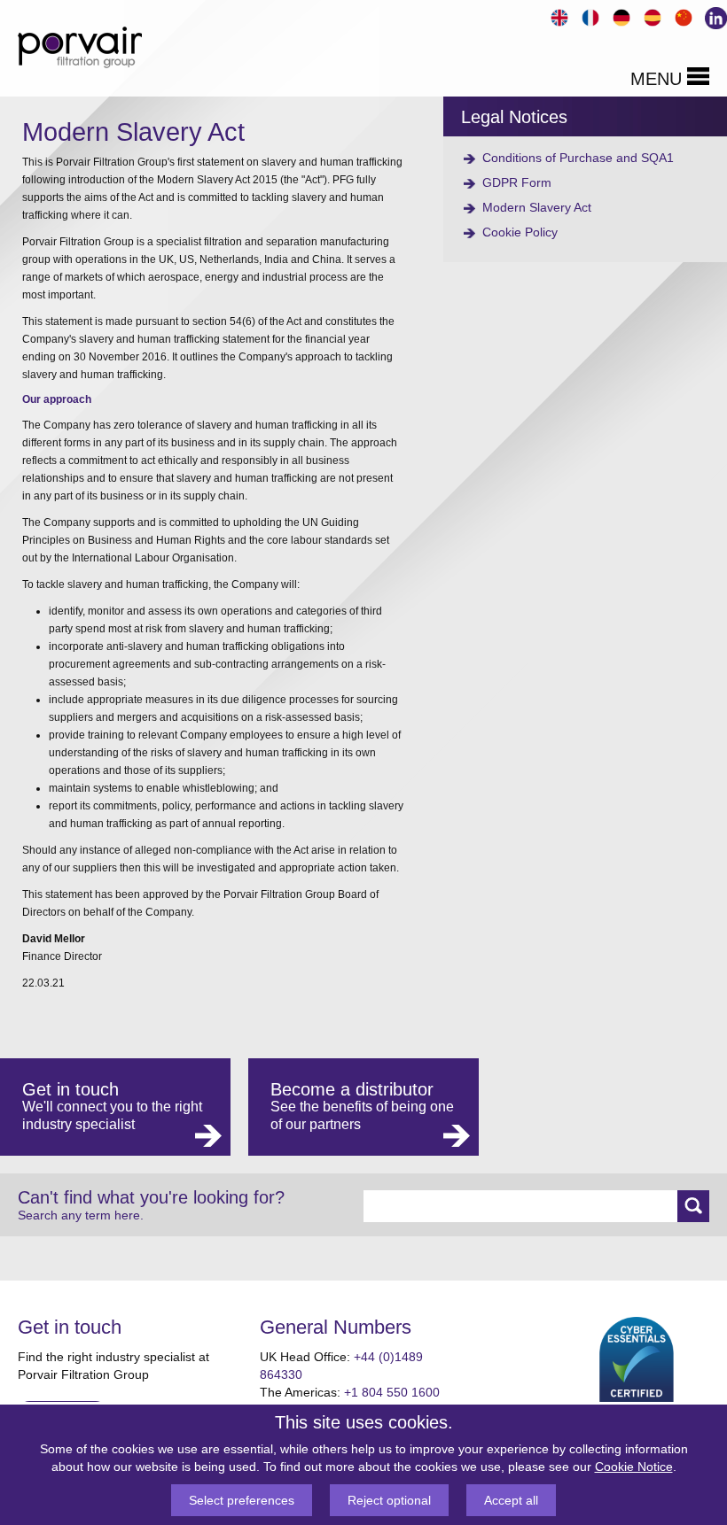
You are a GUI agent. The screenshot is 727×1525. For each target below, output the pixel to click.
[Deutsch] (619, 15)
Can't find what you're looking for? (151, 1205)
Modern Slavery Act (536, 207)
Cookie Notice (634, 1466)
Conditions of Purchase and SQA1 (578, 158)
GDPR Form (516, 182)
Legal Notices (514, 117)
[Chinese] (681, 15)
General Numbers (335, 1327)
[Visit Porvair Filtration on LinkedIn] (712, 16)
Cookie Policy (520, 232)
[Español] (650, 15)
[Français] (588, 15)
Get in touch (69, 1327)
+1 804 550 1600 (392, 1392)
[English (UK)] (557, 15)
